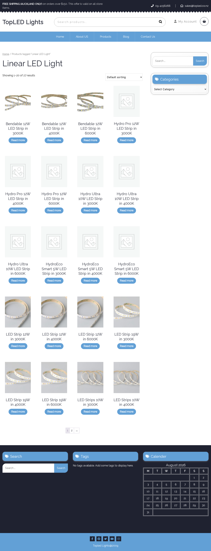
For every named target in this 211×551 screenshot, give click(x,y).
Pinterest (98, 538)
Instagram (118, 538)
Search (159, 22)
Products (105, 36)
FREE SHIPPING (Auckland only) (22, 3)
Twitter (105, 538)
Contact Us (148, 36)
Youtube (112, 538)
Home (60, 36)
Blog (126, 36)
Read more (18, 140)
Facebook (92, 538)
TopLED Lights (23, 22)
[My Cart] (204, 21)
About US (82, 36)
